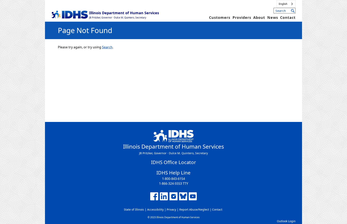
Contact (288, 17)
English (283, 4)
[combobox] (286, 4)
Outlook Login (286, 221)
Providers (242, 17)
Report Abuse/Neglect (194, 209)
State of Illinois (134, 209)
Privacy (171, 209)
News (272, 17)
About (259, 17)
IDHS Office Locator (173, 162)
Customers (219, 17)
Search (107, 47)
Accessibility (155, 209)
